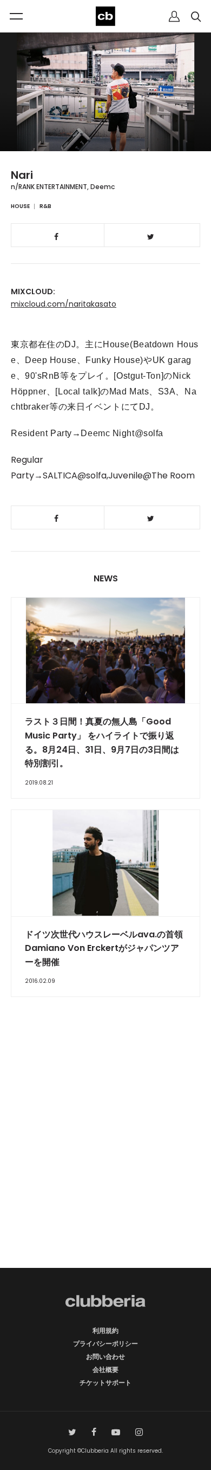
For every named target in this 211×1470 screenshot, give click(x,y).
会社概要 (105, 1369)
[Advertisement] (105, 1151)
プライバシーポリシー (105, 1343)
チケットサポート (105, 1382)
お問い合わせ (105, 1356)
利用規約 (105, 1330)
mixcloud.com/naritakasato (63, 304)
